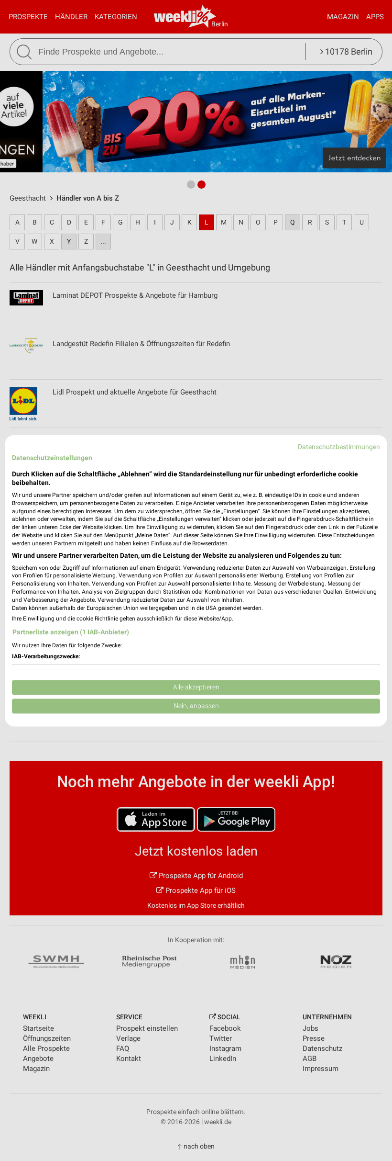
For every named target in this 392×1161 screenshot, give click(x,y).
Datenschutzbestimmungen (339, 447)
